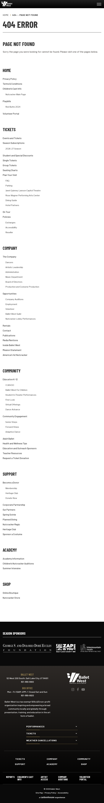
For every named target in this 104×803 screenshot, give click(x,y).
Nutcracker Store (11, 597)
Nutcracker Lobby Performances (20, 319)
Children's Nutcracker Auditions (18, 563)
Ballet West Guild (13, 314)
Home (6, 15)
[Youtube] (83, 689)
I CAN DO (9, 385)
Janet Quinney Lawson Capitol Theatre (23, 191)
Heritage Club (11, 493)
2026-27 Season (13, 149)
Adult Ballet (8, 438)
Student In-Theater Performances (20, 395)
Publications (9, 335)
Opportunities (9, 293)
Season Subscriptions (13, 143)
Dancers (9, 262)
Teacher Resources (12, 453)
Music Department (14, 277)
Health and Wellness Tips (15, 443)
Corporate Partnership (14, 504)
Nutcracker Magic (11, 524)
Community (12, 370)
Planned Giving (10, 519)
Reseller (9, 232)
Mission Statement (12, 350)
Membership (11, 488)
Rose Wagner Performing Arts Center (22, 195)
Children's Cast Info (12, 88)
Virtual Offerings (12, 405)
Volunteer (9, 309)
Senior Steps (11, 422)
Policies (7, 217)
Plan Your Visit (10, 175)
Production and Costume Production (22, 287)
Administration (12, 272)
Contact (7, 330)
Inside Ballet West (11, 345)
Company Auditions (14, 299)
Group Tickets (10, 165)
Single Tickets (10, 160)
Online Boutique (10, 593)
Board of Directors (13, 282)
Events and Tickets (12, 138)
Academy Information (13, 558)
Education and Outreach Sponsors (19, 448)
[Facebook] (78, 689)
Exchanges (10, 223)
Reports (10, 777)
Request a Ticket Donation (16, 458)
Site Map (39, 793)
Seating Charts (10, 170)
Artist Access (44, 778)
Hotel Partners (12, 205)
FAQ (7, 181)
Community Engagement (15, 416)
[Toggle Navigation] (99, 4)
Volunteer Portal (11, 113)
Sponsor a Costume (12, 534)
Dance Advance (12, 409)
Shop (7, 584)
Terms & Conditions (12, 83)
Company (10, 248)
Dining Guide (11, 200)
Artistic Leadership (14, 267)
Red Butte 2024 (12, 107)
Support (10, 473)
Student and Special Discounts (18, 155)
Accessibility (11, 227)
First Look (10, 400)
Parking (8, 186)
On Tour (6, 212)
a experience (52, 797)
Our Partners (9, 509)
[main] (52, 315)
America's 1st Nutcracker (15, 355)
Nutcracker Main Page (15, 94)
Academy (10, 549)
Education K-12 (10, 379)
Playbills (7, 101)
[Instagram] (72, 689)
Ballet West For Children (16, 390)
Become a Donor (11, 482)
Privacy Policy (10, 79)
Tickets (9, 129)
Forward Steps (12, 427)
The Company (9, 256)
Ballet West (17, 4)
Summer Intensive (12, 568)
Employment (11, 304)
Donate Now (11, 498)
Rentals (6, 325)
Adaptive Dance (12, 432)
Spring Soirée (9, 514)
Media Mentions (10, 340)
